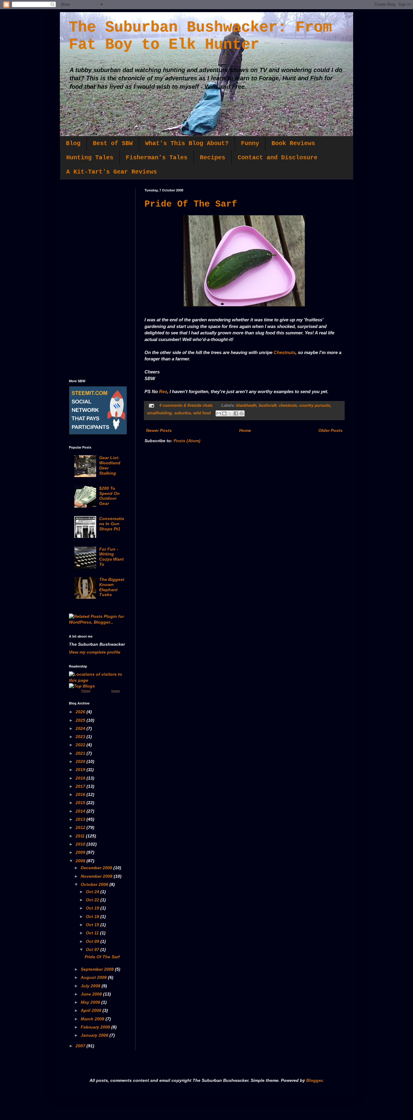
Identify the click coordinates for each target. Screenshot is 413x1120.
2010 (81, 844)
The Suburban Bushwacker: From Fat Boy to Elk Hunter (200, 36)
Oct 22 (93, 899)
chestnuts (288, 405)
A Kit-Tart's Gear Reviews (111, 171)
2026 (81, 711)
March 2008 (93, 1018)
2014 (81, 811)
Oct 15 (93, 924)
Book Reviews (293, 143)
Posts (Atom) (187, 440)
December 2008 (97, 867)
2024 (81, 728)
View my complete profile (94, 652)
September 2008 (98, 969)
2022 (81, 744)
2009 (81, 852)
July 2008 (91, 985)
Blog (73, 143)
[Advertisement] (97, 279)
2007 (81, 1045)
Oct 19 (93, 908)
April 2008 (91, 1010)
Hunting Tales (89, 157)
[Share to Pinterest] (242, 413)
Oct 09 (93, 941)
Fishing (85, 690)
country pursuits (314, 405)
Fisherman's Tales (156, 157)
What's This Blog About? (187, 143)
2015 (81, 802)
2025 (81, 720)
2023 (81, 736)
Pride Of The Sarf (191, 204)
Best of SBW (113, 143)
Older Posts (330, 430)
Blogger (314, 1080)
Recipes (212, 157)
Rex (163, 391)
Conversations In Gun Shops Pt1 (111, 523)
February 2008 (96, 1027)
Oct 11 (93, 932)
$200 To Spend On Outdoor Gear (109, 496)
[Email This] (219, 413)
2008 (81, 860)
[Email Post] (151, 405)
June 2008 (92, 994)
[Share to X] (230, 413)
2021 (81, 753)
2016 (81, 794)
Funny (250, 143)
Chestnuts (284, 352)
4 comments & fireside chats (186, 405)
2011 (81, 835)
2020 (81, 761)
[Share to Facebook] (236, 413)
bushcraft (267, 405)
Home (245, 430)
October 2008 (95, 884)
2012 (81, 827)
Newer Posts (159, 430)
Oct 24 (93, 891)
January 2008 (95, 1035)
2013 (81, 819)
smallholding (159, 413)
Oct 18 (93, 916)
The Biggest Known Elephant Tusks (111, 587)
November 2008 (97, 876)
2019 (81, 769)
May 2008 (91, 1002)
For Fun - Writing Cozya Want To (111, 557)
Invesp (115, 690)
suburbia (182, 413)
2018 (81, 778)
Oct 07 (93, 949)
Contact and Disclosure (277, 157)
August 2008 (94, 977)
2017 (81, 786)
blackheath (246, 405)
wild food (202, 413)
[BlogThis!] (224, 413)
